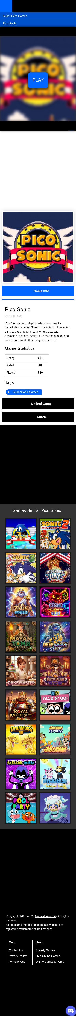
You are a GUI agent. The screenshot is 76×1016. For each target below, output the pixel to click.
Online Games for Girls (50, 961)
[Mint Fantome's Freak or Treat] (55, 808)
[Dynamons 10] (21, 739)
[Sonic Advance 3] (21, 568)
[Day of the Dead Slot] (55, 671)
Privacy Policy (18, 955)
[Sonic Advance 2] (55, 533)
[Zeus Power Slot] (21, 602)
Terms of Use (17, 961)
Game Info (41, 291)
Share (41, 416)
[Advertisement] (38, 171)
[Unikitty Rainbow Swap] (55, 774)
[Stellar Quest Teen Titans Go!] (21, 774)
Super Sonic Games (25, 391)
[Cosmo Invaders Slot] (55, 602)
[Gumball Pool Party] (21, 808)
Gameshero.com (45, 916)
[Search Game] (70, 7)
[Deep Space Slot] (55, 636)
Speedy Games (45, 950)
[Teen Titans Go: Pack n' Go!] (55, 705)
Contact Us (16, 950)
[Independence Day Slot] (55, 568)
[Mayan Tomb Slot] (21, 636)
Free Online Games (48, 955)
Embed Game (41, 403)
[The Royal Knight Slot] (21, 705)
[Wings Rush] (21, 533)
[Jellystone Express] (55, 739)
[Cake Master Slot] (21, 671)
